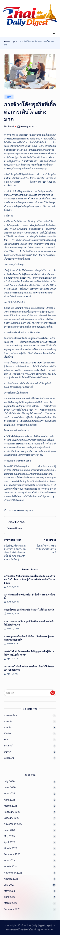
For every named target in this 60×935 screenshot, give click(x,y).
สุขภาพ (7, 751)
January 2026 (11, 818)
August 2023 (11, 878)
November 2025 (13, 824)
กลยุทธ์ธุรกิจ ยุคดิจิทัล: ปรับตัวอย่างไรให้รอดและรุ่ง (29, 609)
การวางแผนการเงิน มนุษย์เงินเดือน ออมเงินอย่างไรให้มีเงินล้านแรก (29, 623)
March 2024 (10, 866)
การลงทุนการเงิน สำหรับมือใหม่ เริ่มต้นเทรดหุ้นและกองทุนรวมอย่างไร (29, 638)
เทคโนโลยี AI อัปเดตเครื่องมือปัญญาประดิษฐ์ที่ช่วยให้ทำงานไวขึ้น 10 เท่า (29, 653)
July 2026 (9, 781)
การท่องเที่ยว (10, 715)
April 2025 (9, 842)
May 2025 (9, 836)
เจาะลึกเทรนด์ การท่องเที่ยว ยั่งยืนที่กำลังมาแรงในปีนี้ (29, 596)
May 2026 (9, 793)
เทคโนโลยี (9, 757)
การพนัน (8, 721)
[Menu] (54, 34)
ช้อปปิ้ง (7, 733)
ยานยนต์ (8, 745)
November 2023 (13, 872)
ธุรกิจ (9, 96)
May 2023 (9, 891)
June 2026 (10, 787)
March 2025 (10, 848)
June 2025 (10, 830)
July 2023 (9, 884)
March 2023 (10, 903)
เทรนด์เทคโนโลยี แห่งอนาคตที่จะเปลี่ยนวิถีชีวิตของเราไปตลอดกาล (29, 668)
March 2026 (10, 805)
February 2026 (12, 812)
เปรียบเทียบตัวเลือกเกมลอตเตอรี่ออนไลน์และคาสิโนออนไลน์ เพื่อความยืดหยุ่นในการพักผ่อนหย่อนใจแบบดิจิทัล (30, 580)
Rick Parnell (17, 522)
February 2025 (12, 854)
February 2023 (12, 909)
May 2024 (9, 860)
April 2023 (9, 897)
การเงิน (7, 727)
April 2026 (9, 799)
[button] (15, 528)
